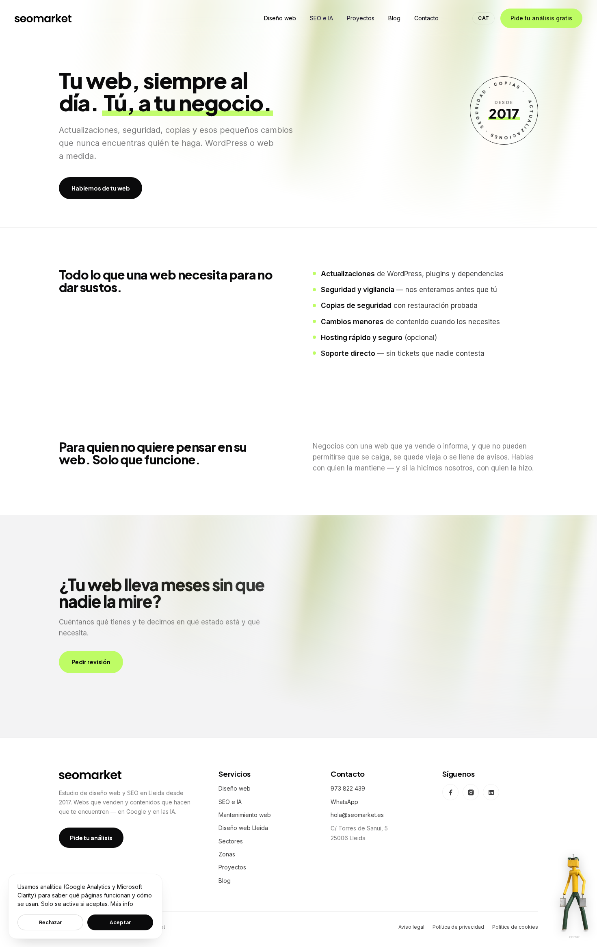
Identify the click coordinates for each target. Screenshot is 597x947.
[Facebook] (450, 792)
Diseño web (234, 788)
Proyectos (232, 867)
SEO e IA (230, 801)
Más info (121, 903)
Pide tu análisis (91, 837)
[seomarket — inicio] (43, 18)
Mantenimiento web (244, 814)
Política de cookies (515, 927)
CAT (483, 18)
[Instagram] (471, 792)
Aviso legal (411, 927)
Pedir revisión (90, 661)
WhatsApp (344, 801)
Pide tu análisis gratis (541, 18)
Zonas (226, 854)
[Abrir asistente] (574, 892)
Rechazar (50, 922)
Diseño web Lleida (243, 827)
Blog (224, 880)
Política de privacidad (458, 927)
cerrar (574, 936)
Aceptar (120, 922)
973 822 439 (348, 788)
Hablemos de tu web (100, 188)
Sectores (230, 841)
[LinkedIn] (491, 792)
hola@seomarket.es (357, 814)
